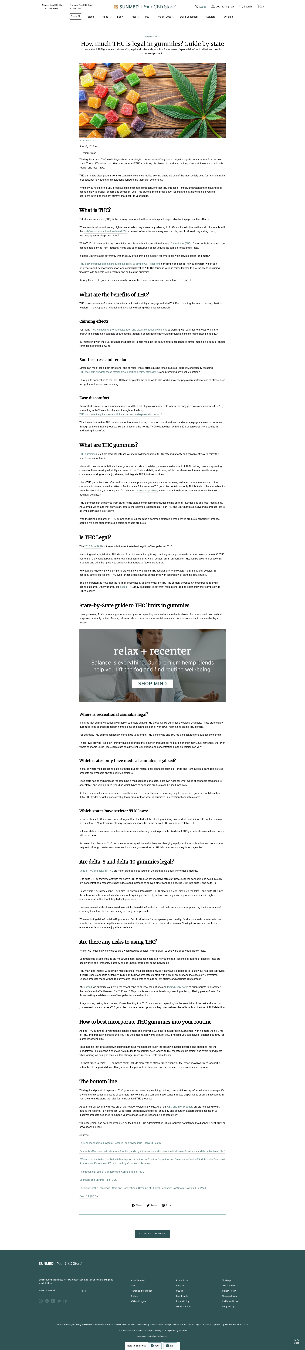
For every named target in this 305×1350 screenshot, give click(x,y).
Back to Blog (154, 1233)
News (133, 1285)
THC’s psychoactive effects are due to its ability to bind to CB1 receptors (119, 263)
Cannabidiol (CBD (181, 243)
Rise (134, 16)
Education (154, 36)
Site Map (226, 1280)
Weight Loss (164, 16)
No (171, 1345)
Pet (147, 16)
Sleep (91, 16)
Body (120, 16)
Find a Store (182, 1280)
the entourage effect (146, 490)
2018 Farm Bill (92, 546)
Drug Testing (228, 1306)
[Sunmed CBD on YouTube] (53, 1301)
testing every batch (177, 987)
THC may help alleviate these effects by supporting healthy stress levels (119, 372)
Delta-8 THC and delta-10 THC (96, 870)
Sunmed (87, 987)
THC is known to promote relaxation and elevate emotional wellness (129, 329)
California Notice (230, 1301)
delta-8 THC (126, 586)
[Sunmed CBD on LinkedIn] (65, 1301)
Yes (156, 1345)
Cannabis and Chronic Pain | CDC (98, 1179)
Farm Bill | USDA (88, 1196)
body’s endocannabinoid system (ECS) (105, 231)
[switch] (162, 1346)
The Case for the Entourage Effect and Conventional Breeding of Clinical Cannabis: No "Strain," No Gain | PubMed (142, 1188)
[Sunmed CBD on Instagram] (41, 1301)
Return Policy (182, 1301)
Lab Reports (182, 1296)
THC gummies (87, 454)
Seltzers (210, 16)
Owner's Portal (183, 1306)
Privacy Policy (229, 1291)
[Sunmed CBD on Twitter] (59, 1301)
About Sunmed (137, 1280)
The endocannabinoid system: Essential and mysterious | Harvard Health (120, 1143)
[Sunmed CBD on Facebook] (47, 1301)
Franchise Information (141, 1291)
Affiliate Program (138, 1301)
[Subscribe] (84, 1291)
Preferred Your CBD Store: (81, 6)
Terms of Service (230, 1285)
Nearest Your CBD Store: (53, 6)
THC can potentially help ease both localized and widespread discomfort (119, 414)
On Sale (228, 16)
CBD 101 (180, 1291)
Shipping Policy (229, 1296)
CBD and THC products (180, 1106)
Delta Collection (189, 16)
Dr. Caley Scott (88, 140)
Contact (134, 1296)
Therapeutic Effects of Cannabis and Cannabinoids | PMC (111, 1171)
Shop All (75, 16)
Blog (147, 36)
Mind (105, 16)
